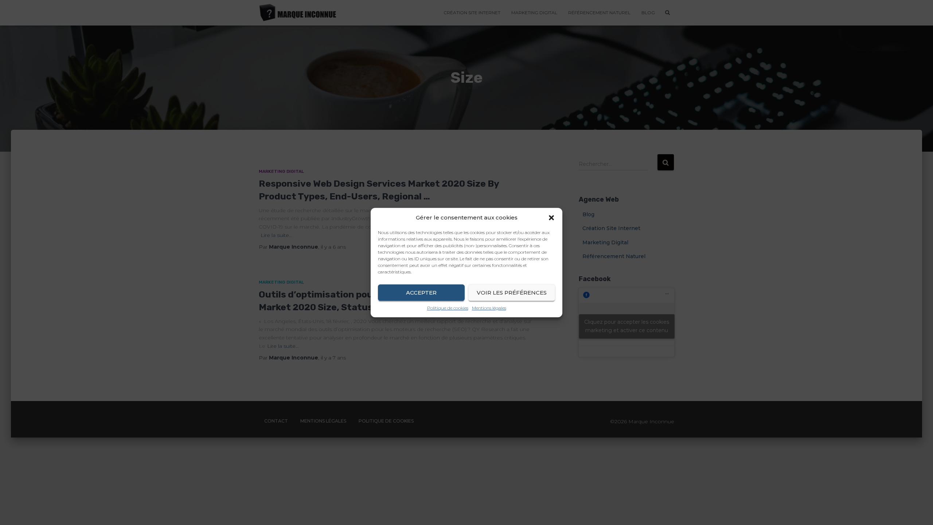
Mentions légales (489, 308)
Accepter (421, 292)
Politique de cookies (447, 308)
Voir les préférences (512, 292)
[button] (551, 217)
